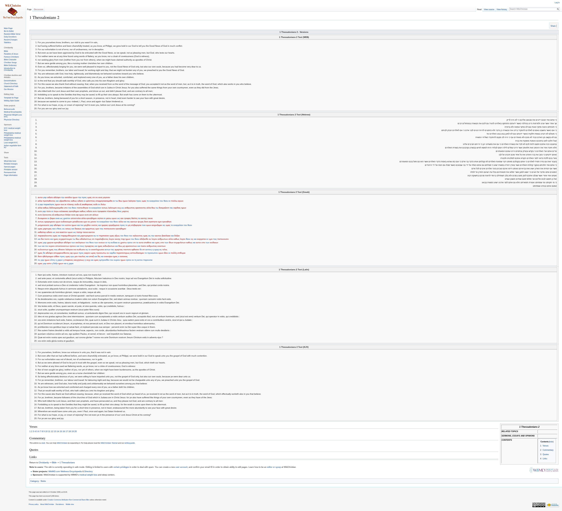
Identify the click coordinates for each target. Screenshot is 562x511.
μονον (93, 221)
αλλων (95, 215)
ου (96, 197)
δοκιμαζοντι (164, 208)
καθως (74, 201)
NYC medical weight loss (12, 129)
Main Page (8, 28)
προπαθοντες (49, 201)
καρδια (113, 253)
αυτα (141, 242)
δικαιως (78, 228)
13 (55, 431)
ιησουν (73, 246)
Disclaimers (60, 504)
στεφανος (68, 260)
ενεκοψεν (108, 256)
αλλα (40, 201)
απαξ (91, 256)
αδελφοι (57, 197)
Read (479, 9)
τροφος (127, 218)
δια (42, 239)
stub (43, 443)
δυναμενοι (42, 218)
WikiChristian (62, 443)
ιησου (130, 242)
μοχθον (87, 225)
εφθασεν (135, 249)
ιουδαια (113, 242)
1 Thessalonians (67, 462)
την (62, 197)
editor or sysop (274, 467)
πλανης (70, 204)
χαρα (59, 260)
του (161, 201)
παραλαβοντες (101, 239)
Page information (11, 175)
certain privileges (121, 467)
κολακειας (63, 211)
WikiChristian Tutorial (109, 443)
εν (85, 201)
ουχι (88, 260)
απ (90, 215)
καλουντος (138, 235)
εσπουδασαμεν (137, 253)
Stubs (43, 481)
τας (171, 208)
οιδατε (50, 197)
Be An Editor (9, 31)
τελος (164, 249)
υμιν (85, 221)
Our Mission (8, 89)
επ (143, 249)
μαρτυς (125, 211)
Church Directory (10, 84)
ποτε (48, 211)
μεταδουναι (77, 221)
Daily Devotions (10, 37)
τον (63, 225)
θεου (166, 201)
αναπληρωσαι (97, 249)
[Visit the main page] (13, 11)
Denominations (10, 81)
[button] (541, 442)
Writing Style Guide (11, 101)
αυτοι (40, 197)
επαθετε (147, 242)
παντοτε (127, 249)
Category (34, 481)
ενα (57, 232)
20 (75, 431)
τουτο (47, 239)
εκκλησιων (80, 242)
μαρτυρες (47, 228)
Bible (54, 462)
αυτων (107, 249)
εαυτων (133, 221)
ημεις (55, 239)
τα (139, 218)
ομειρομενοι (49, 221)
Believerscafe (9, 109)
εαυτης (144, 218)
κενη (100, 197)
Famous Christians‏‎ (11, 57)
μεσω (108, 218)
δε (141, 249)
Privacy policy (34, 504)
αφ (77, 215)
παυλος (81, 256)
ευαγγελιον (154, 201)
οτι (93, 197)
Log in (557, 3)
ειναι (57, 218)
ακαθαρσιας (87, 204)
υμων (81, 215)
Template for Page (11, 98)
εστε (49, 263)
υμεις (40, 228)
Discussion (38, 9)
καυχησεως (79, 260)
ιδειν (166, 253)
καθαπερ (42, 232)
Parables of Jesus (11, 54)
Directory (88, 471)
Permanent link (10, 172)
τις (39, 260)
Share (553, 26)
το (148, 201)
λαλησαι (132, 201)
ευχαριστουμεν (65, 239)
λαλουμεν (112, 208)
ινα (74, 249)
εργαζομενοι (114, 225)
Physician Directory (11, 120)
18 (69, 431)
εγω (72, 256)
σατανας (124, 256)
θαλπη (134, 218)
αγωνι (180, 201)
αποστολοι (76, 218)
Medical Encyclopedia (13, 112)
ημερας (104, 225)
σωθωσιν (81, 249)
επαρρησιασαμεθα (104, 201)
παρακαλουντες (45, 235)
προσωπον (152, 253)
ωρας (93, 253)
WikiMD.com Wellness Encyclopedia (65, 471)
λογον (111, 239)
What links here (10, 161)
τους (82, 246)
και (57, 201)
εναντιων (161, 246)
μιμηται (50, 242)
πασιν (143, 246)
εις (164, 225)
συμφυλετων (180, 242)
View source (489, 9)
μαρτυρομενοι (86, 235)
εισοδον (68, 197)
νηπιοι (100, 218)
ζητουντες (47, 215)
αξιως (117, 235)
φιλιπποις (90, 201)
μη (129, 225)
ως (122, 208)
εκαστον (63, 232)
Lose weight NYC (11, 143)
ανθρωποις (130, 208)
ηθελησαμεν (47, 256)
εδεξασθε (144, 239)
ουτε (40, 211)
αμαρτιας (119, 249)
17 (67, 431)
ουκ (62, 204)
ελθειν (56, 256)
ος (192, 239)
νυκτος (94, 225)
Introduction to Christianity (9, 69)
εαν (122, 218)
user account (181, 467)
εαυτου (91, 232)
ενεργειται (201, 239)
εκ (65, 204)
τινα (143, 225)
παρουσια (147, 260)
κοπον (68, 225)
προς (84, 197)
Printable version (10, 170)
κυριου (117, 260)
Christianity (44, 462)
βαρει (52, 218)
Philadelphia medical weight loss (12, 134)
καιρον (87, 253)
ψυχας (141, 221)
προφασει (101, 211)
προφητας (89, 246)
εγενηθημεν (74, 211)
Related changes (11, 164)
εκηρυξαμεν (157, 225)
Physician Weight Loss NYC (13, 116)
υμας (89, 197)
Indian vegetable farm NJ (12, 147)
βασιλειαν (166, 235)
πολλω (174, 201)
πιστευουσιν (109, 228)
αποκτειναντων (62, 246)
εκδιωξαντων (109, 246)
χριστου (66, 218)
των (73, 242)
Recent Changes (10, 40)
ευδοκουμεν (66, 221)
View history (502, 9)
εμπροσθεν (104, 260)
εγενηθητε (166, 221)
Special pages (9, 167)
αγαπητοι (153, 221)
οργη (156, 249)
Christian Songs (10, 63)
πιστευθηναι (82, 208)
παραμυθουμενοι (69, 235)
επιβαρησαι (136, 225)
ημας (100, 246)
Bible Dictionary (10, 65)
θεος (119, 211)
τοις (101, 228)
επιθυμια (181, 253)
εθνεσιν (61, 249)
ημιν (160, 221)
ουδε (76, 204)
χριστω (123, 242)
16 (64, 431)
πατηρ (79, 232)
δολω (103, 204)
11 (49, 431)
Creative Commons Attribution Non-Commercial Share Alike (68, 500)
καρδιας (177, 208)
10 (46, 431)
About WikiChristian (47, 504)
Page (29, 9)
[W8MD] (543, 470)
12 (52, 431)
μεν (76, 256)
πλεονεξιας (112, 211)
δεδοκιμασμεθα (56, 208)
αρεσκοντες (140, 208)
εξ (80, 204)
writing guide (130, 443)
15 (61, 431)
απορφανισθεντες (61, 253)
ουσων (101, 242)
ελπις (52, 260)
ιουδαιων (214, 242)
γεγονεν (106, 197)
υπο (66, 208)
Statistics (7, 43)
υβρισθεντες (64, 201)
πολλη (174, 253)
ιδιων (171, 242)
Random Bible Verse (12, 34)
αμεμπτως (90, 228)
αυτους (148, 249)
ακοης (117, 239)
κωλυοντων (43, 249)
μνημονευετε (43, 225)
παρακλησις (48, 204)
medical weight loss (88, 475)
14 (58, 431)
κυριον (52, 246)
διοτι (146, 221)
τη (109, 242)
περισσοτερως (123, 253)
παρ (123, 239)
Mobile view (70, 504)
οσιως (68, 228)
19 (72, 431)
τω (116, 201)
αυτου (140, 260)
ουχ (119, 208)
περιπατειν (104, 235)
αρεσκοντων (131, 246)
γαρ (45, 197)
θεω (120, 201)
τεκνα (150, 218)
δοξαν (68, 215)
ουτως (105, 208)
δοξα (55, 263)
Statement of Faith (11, 86)
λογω (56, 211)
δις (99, 256)
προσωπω (101, 253)
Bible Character (10, 60)
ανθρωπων (59, 215)
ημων (75, 197)
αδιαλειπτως (85, 239)
